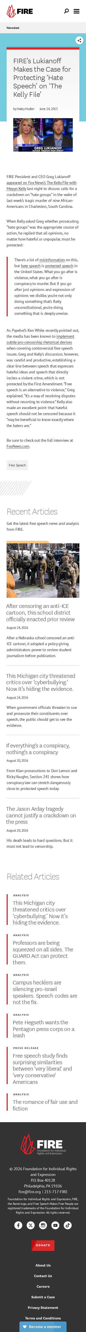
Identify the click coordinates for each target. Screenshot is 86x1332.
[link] (21, 11)
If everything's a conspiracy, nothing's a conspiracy (38, 748)
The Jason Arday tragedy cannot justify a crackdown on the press (41, 815)
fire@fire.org (30, 1191)
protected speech (59, 265)
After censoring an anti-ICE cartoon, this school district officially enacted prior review (40, 612)
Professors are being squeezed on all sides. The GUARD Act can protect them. (43, 952)
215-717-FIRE (56, 1191)
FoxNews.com (18, 446)
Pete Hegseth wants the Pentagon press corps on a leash (43, 1028)
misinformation (52, 259)
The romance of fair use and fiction (45, 1104)
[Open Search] (66, 11)
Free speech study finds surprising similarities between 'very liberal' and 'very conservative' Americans (42, 1068)
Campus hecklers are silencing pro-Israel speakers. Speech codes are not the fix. (45, 992)
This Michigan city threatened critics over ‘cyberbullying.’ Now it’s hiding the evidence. (40, 682)
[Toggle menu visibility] (76, 11)
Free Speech (17, 465)
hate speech (31, 265)
